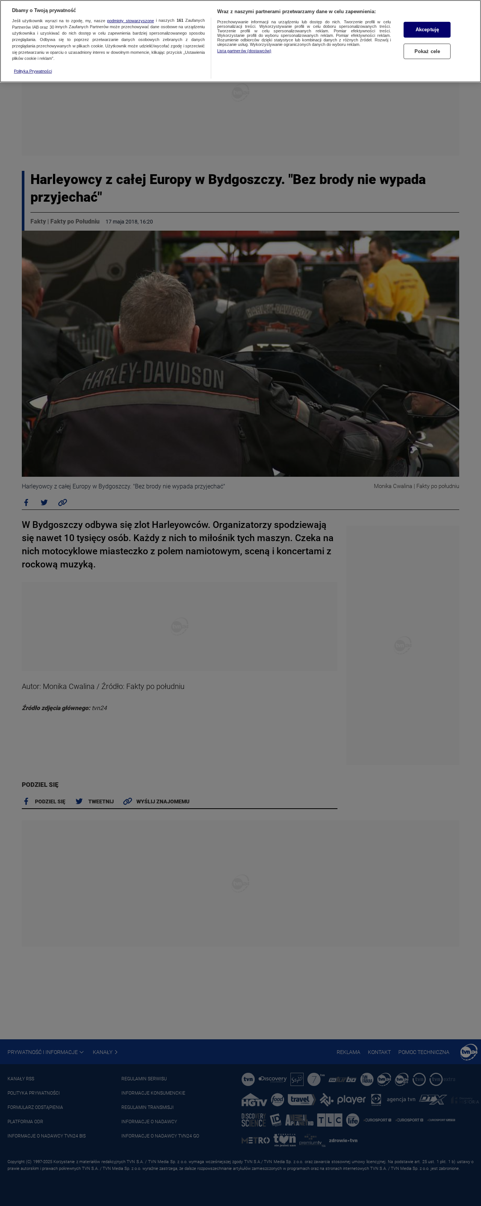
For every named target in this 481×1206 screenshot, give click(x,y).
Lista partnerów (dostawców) (244, 51)
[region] (240, 41)
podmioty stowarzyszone (130, 20)
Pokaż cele (427, 51)
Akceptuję (427, 29)
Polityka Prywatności (33, 71)
